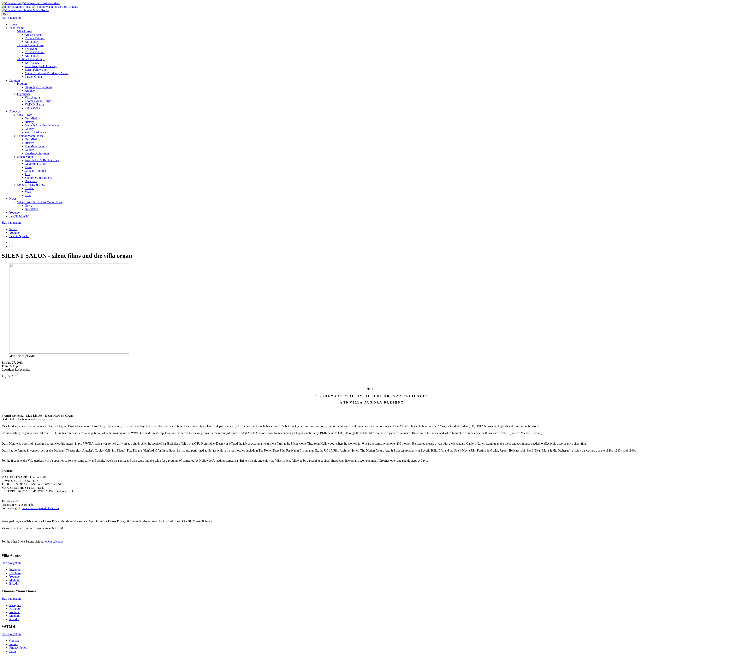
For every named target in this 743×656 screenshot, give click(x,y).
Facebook (15, 573)
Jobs (27, 174)
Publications (32, 108)
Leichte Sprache (19, 216)
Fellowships (16, 27)
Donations (31, 181)
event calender (54, 541)
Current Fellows (35, 38)
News (12, 198)
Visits (28, 191)
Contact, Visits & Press (31, 184)
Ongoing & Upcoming (38, 87)
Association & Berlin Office (42, 160)
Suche (13, 229)
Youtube (14, 212)
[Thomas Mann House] (40, 6)
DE (11, 242)
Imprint (13, 644)
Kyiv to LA (32, 62)
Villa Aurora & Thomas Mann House (39, 202)
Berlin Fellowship (36, 69)
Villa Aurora (24, 31)
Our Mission (32, 118)
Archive (30, 90)
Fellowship (31, 48)
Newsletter (31, 209)
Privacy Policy (18, 647)
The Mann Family (36, 146)
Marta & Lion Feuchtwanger (42, 125)
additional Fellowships (31, 59)
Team (28, 167)
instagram (15, 605)
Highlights (23, 94)
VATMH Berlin (34, 104)
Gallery (29, 129)
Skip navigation (11, 17)
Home (13, 24)
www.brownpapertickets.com (40, 508)
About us (15, 111)
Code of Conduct (35, 170)
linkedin (14, 583)
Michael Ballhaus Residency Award (46, 73)
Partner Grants (33, 76)
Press (28, 195)
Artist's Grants (33, 34)
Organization (25, 156)
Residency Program (37, 153)
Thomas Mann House (30, 45)
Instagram (15, 569)
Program (14, 80)
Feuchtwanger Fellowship (40, 66)
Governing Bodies (36, 163)
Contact (29, 188)
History (29, 122)
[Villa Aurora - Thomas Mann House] (25, 10)
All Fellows (32, 41)
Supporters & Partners (38, 177)
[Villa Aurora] (31, 3)
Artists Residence (35, 132)
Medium (14, 580)
